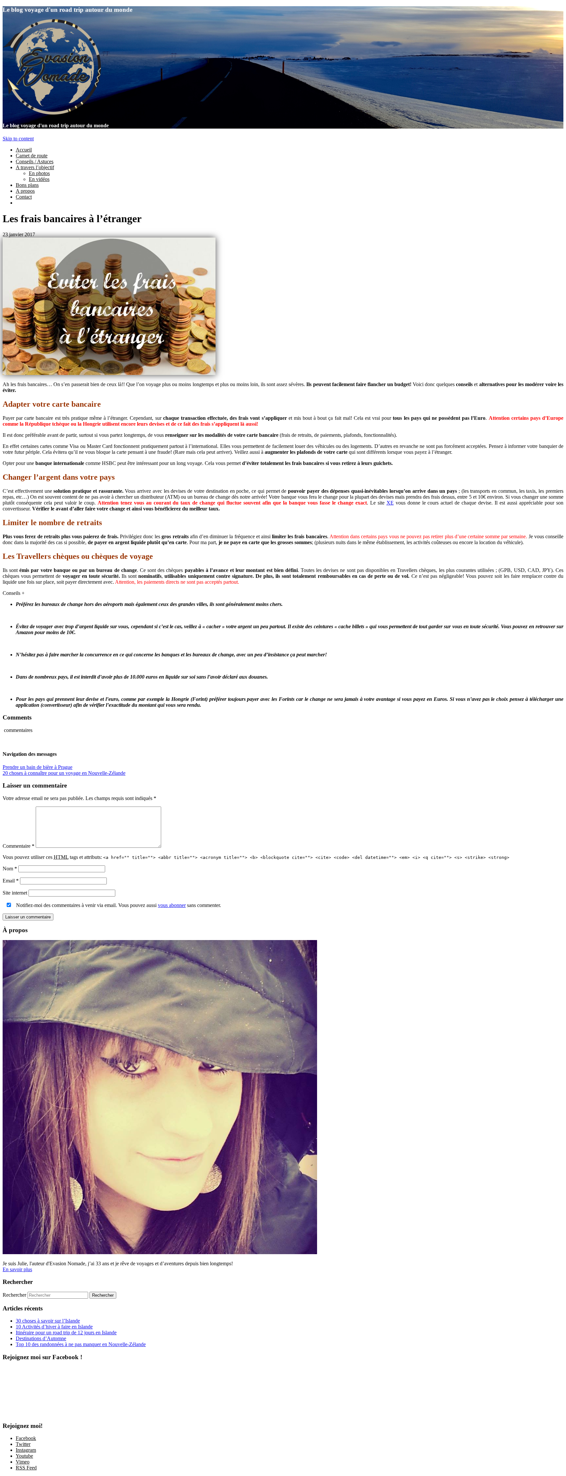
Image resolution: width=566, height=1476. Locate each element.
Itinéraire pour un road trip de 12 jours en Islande (66, 1332)
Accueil (24, 149)
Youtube (24, 1456)
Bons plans (27, 185)
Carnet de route (31, 155)
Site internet (15, 893)
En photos (39, 173)
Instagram (26, 1450)
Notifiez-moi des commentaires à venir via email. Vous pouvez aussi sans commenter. (118, 905)
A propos (25, 191)
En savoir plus (17, 1269)
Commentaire (18, 846)
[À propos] (160, 1252)
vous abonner (172, 905)
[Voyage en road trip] (52, 113)
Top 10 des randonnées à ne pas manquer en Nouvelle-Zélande (81, 1344)
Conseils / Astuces (34, 161)
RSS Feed (26, 1467)
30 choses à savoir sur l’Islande (48, 1321)
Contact (24, 197)
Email (11, 880)
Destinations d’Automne (41, 1338)
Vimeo (22, 1462)
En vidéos (39, 179)
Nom (10, 868)
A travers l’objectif (35, 167)
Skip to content (18, 138)
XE (390, 503)
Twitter (23, 1444)
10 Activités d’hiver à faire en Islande (54, 1326)
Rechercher (14, 1295)
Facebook (26, 1438)
